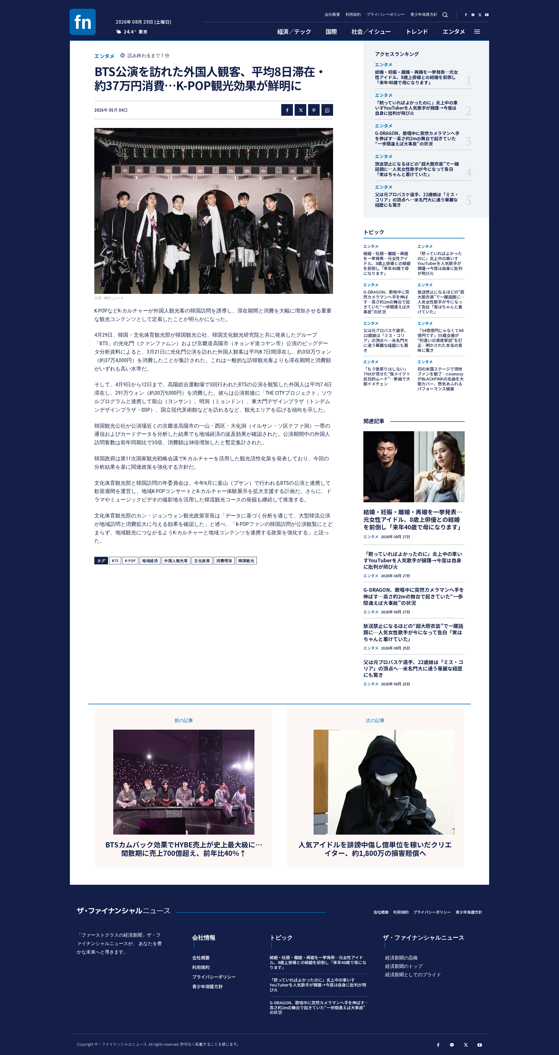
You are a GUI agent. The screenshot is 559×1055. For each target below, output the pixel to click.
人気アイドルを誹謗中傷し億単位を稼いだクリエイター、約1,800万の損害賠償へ (375, 848)
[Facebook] (465, 14)
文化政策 (202, 561)
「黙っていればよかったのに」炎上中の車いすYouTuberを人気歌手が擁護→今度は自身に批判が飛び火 (416, 107)
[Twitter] (479, 14)
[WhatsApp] (327, 110)
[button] (445, 15)
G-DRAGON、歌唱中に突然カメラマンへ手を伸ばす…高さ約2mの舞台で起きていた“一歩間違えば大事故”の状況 (417, 138)
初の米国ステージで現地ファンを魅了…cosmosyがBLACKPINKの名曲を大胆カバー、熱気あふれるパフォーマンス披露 (441, 378)
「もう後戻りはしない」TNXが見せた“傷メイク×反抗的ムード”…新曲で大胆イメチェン (386, 376)
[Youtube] (486, 14)
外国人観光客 (176, 561)
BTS (115, 561)
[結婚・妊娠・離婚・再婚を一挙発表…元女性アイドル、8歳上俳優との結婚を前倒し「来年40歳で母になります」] (414, 466)
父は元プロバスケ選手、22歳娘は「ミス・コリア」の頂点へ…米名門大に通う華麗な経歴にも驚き (417, 199)
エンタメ (104, 55)
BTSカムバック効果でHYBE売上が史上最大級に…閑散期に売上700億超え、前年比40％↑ (183, 848)
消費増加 (224, 561)
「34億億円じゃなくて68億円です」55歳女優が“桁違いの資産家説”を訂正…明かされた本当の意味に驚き (441, 340)
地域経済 (150, 561)
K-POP (130, 561)
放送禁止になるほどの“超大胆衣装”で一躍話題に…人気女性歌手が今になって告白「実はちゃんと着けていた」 (417, 169)
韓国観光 (246, 561)
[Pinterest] (314, 110)
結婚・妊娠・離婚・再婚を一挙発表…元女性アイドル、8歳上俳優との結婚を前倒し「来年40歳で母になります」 (416, 77)
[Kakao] (472, 14)
